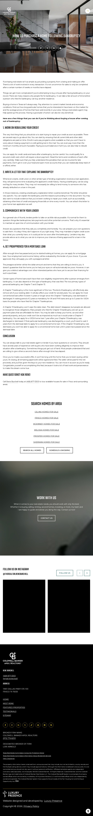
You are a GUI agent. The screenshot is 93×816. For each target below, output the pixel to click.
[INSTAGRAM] (11, 725)
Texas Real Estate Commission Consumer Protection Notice (23, 753)
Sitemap (7, 715)
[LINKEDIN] (18, 725)
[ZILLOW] (38, 725)
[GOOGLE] (51, 725)
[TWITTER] (25, 725)
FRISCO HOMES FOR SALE (46, 418)
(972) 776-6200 (9, 738)
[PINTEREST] (44, 725)
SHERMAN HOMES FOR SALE (46, 442)
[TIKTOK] (31, 725)
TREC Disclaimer (9, 758)
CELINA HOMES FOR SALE (46, 412)
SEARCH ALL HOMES (32, 450)
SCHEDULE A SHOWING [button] (59, 450)
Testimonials (9, 711)
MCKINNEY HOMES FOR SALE (46, 424)
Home (6, 699)
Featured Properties (14, 707)
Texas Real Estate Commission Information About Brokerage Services (27, 756)
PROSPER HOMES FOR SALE (46, 436)
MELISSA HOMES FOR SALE (46, 430)
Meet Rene (8, 703)
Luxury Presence (53, 801)
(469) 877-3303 (9, 676)
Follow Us (64, 573)
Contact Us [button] (46, 518)
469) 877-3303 (33, 382)
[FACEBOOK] (5, 725)
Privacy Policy (31, 806)
